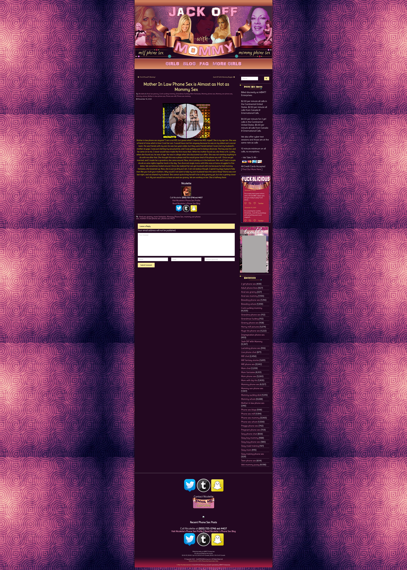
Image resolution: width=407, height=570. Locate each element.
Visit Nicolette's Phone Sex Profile (186, 200)
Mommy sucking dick (251, 395)
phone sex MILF (168, 218)
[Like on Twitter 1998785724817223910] (255, 220)
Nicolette (142, 94)
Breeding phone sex (250, 300)
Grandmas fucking (183, 94)
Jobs (216, 561)
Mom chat (246, 368)
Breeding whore (248, 304)
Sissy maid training (250, 446)
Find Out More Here (251, 169)
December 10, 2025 (250, 207)
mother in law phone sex (150, 218)
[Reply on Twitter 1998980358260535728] (246, 203)
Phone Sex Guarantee (208, 561)
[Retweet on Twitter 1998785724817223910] (250, 220)
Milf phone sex (248, 364)
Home (190, 561)
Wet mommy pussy (250, 464)
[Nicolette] (186, 190)
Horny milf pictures (250, 326)
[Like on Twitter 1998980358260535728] (255, 203)
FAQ (204, 63)
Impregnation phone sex (253, 334)
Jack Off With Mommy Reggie (223, 77)
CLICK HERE (203, 505)
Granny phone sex (250, 322)
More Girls (227, 63)
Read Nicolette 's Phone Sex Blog (186, 203)
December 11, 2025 (250, 190)
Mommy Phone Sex (175, 216)
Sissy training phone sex (252, 454)
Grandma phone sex (251, 314)
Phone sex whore (249, 421)
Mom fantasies (195, 94)
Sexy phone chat (249, 433)
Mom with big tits (249, 380)
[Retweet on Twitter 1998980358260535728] (250, 203)
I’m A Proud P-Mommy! (147, 77)
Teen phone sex (248, 460)
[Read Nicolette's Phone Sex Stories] (203, 516)
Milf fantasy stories (250, 360)
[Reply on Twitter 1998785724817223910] (246, 220)
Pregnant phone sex (250, 429)
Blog (189, 63)
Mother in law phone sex (156, 96)
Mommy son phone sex (224, 94)
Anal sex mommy (249, 296)
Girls (172, 63)
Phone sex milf (171, 96)
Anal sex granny (153, 94)
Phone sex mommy (184, 96)
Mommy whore (141, 96)
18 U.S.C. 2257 (197, 561)
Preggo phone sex (249, 425)
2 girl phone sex (248, 284)
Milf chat (245, 356)
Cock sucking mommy (167, 94)
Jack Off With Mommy (251, 341)
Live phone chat (248, 352)
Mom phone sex (248, 376)
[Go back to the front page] (203, 32)
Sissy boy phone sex (250, 441)
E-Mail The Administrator (184, 565)
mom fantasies (160, 216)
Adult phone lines (249, 288)
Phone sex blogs (248, 409)
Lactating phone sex (250, 348)
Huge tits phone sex (250, 330)
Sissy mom (246, 450)
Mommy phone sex (208, 94)
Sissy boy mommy (249, 437)
